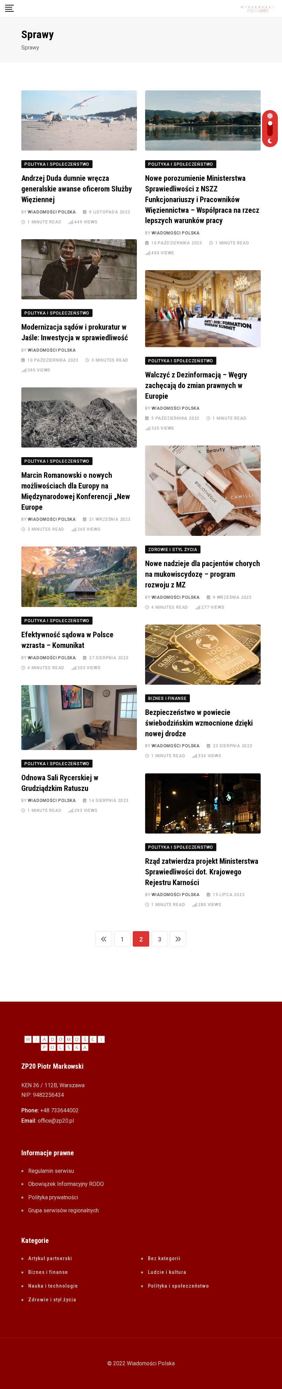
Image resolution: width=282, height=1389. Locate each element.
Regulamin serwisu (51, 1171)
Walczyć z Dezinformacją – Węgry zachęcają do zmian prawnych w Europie (196, 385)
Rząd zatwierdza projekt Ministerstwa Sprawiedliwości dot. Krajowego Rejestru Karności (201, 872)
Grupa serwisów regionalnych (63, 1210)
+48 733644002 (59, 1110)
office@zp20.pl (56, 1120)
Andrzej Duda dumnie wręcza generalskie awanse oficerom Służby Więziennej (76, 189)
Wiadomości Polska (52, 212)
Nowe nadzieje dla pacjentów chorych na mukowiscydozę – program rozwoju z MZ (202, 574)
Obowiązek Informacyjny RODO (66, 1184)
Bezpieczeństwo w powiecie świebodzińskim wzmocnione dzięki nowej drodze (199, 723)
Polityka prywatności (53, 1197)
